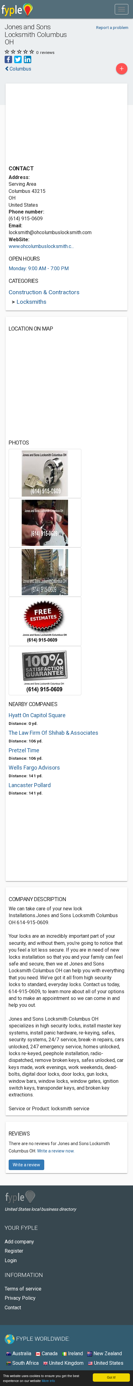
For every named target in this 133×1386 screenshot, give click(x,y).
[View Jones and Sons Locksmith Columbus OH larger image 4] (45, 621)
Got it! (111, 1377)
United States (108, 1363)
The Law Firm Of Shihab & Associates (53, 733)
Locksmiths (31, 301)
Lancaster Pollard (30, 785)
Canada (49, 1353)
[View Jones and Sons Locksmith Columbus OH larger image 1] (45, 473)
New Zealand (107, 1353)
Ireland (75, 1353)
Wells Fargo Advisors (34, 768)
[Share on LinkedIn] (27, 59)
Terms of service (23, 1289)
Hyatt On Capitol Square (37, 715)
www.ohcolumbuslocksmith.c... (41, 246)
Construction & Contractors (44, 292)
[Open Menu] (121, 9)
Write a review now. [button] (56, 1150)
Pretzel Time (24, 750)
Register (14, 1251)
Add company (19, 1242)
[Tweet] (18, 59)
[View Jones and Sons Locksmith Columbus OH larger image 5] (45, 670)
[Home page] (17, 9)
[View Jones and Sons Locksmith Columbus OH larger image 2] (45, 522)
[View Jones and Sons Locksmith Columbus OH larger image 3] (45, 572)
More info (48, 1380)
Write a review (26, 1164)
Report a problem (112, 27)
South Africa (25, 1363)
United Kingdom (66, 1363)
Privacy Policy (20, 1298)
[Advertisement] (55, 125)
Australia (21, 1353)
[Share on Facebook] (8, 59)
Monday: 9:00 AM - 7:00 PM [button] (39, 268)
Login (11, 1260)
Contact (13, 1308)
